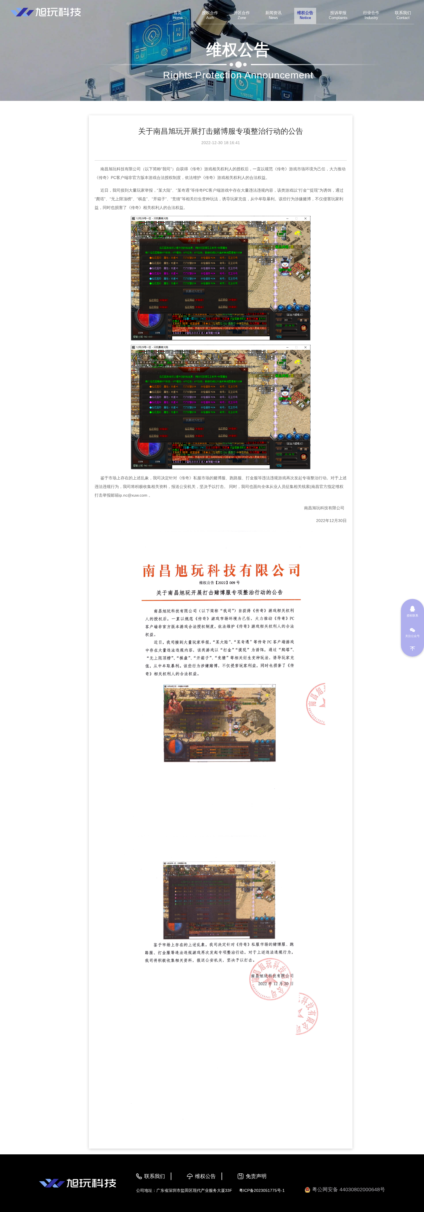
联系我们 (154, 1176)
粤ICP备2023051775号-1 (262, 1190)
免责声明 (256, 1176)
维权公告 (205, 1176)
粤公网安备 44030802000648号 (348, 1189)
